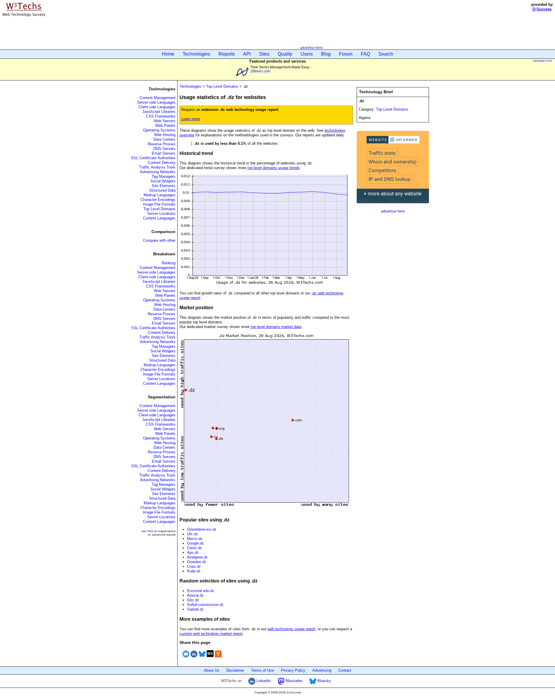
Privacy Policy (293, 670)
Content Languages (159, 218)
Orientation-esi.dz (202, 529)
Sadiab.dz (195, 609)
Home (168, 54)
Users (307, 54)
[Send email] (186, 658)
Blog (326, 54)
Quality (285, 54)
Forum (345, 54)
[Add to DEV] (210, 658)
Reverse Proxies (161, 144)
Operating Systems (159, 130)
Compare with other (159, 240)
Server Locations (161, 213)
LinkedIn (263, 681)
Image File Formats (159, 204)
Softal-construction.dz (205, 604)
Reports (227, 54)
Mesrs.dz (195, 538)
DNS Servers (164, 148)
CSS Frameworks (160, 116)
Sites (264, 54)
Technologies (196, 54)
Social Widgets (162, 181)
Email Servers (163, 153)
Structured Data (162, 190)
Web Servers (164, 121)
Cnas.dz (194, 566)
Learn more (190, 119)
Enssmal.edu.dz (200, 591)
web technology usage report (291, 629)
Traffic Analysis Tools (157, 167)
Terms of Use (262, 670)
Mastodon (293, 681)
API (247, 54)
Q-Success (542, 9)
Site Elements (163, 186)
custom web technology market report (211, 633)
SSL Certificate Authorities (153, 158)
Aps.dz (193, 552)
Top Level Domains (159, 209)
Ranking (168, 263)
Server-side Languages (156, 102)
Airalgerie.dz (197, 557)
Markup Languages (159, 195)
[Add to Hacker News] (218, 658)
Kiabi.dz (194, 571)
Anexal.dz (195, 595)
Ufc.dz (192, 534)
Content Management (157, 98)
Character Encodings (157, 199)
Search (385, 54)
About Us (211, 670)
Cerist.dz (194, 548)
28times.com (260, 71)
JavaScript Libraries (158, 111)
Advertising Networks (157, 172)
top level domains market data (276, 327)
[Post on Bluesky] (202, 658)
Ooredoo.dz (196, 562)
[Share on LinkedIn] (194, 658)
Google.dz (195, 543)
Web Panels (165, 125)
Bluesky (323, 681)
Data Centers (164, 139)
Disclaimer (235, 670)
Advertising (321, 670)
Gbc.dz (193, 600)
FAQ (365, 54)
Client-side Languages (156, 107)
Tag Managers (163, 176)
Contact (344, 670)
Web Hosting (164, 135)
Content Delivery (161, 162)
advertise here (311, 48)
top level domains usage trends (273, 168)
